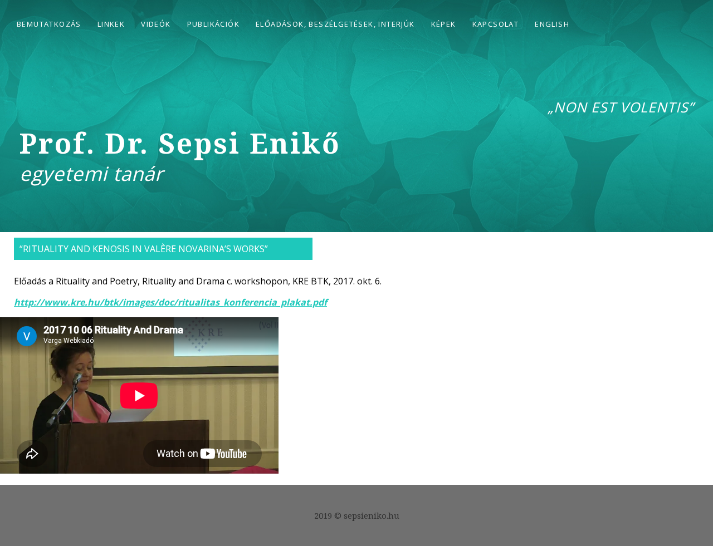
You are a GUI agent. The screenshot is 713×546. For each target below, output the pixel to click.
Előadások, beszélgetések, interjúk (335, 24)
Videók (155, 24)
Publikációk (213, 24)
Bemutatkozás (49, 24)
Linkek (111, 24)
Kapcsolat (495, 24)
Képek (443, 24)
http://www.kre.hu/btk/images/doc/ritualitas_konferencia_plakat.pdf (170, 302)
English (552, 24)
